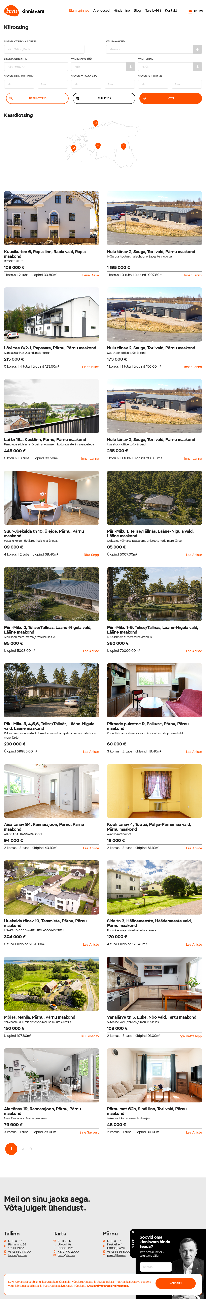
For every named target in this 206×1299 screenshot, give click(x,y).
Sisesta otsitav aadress (20, 41)
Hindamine (122, 10)
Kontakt (171, 10)
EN (195, 10)
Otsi (171, 98)
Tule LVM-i (153, 10)
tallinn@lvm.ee (17, 1255)
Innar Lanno (193, 275)
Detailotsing (37, 98)
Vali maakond (115, 41)
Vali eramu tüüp (82, 59)
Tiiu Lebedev (89, 1036)
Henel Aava (90, 275)
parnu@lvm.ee (116, 1255)
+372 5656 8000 (119, 1251)
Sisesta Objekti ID (16, 59)
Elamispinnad (79, 10)
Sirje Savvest (89, 1132)
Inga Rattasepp (190, 1036)
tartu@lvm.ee (66, 1255)
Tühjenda (104, 98)
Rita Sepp (91, 555)
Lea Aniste (194, 555)
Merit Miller (90, 367)
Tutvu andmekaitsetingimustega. (108, 1286)
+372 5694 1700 (19, 1251)
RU (201, 10)
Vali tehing (145, 59)
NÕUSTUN (176, 1283)
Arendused (101, 10)
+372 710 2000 (68, 1251)
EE (190, 10)
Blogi (137, 10)
